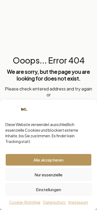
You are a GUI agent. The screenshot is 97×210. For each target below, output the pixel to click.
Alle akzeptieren (48, 159)
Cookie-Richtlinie (24, 202)
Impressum (78, 202)
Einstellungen (48, 189)
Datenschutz (54, 202)
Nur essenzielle (48, 174)
